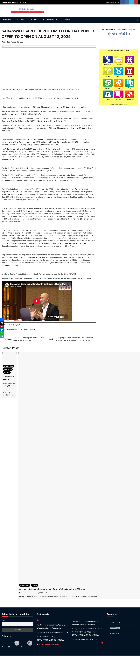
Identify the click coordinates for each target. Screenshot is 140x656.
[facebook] (122, 2)
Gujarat (20, 20)
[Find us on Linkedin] (17, 643)
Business (34, 20)
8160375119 (114, 633)
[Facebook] (2, 319)
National (7, 20)
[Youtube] (136, 2)
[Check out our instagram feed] (29, 643)
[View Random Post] (133, 19)
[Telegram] (2, 336)
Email (3, 621)
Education (8, 369)
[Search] (136, 19)
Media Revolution (9, 383)
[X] (2, 323)
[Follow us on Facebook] (4, 648)
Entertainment (49, 20)
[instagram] (127, 2)
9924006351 (115, 622)
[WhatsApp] (2, 333)
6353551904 (115, 628)
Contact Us (115, 2)
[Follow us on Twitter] (10, 648)
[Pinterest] (2, 326)
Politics (67, 20)
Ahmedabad (15, 329)
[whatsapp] (131, 2)
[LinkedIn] (2, 329)
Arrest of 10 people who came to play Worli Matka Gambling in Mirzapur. (52, 589)
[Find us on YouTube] (23, 648)
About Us (109, 2)
